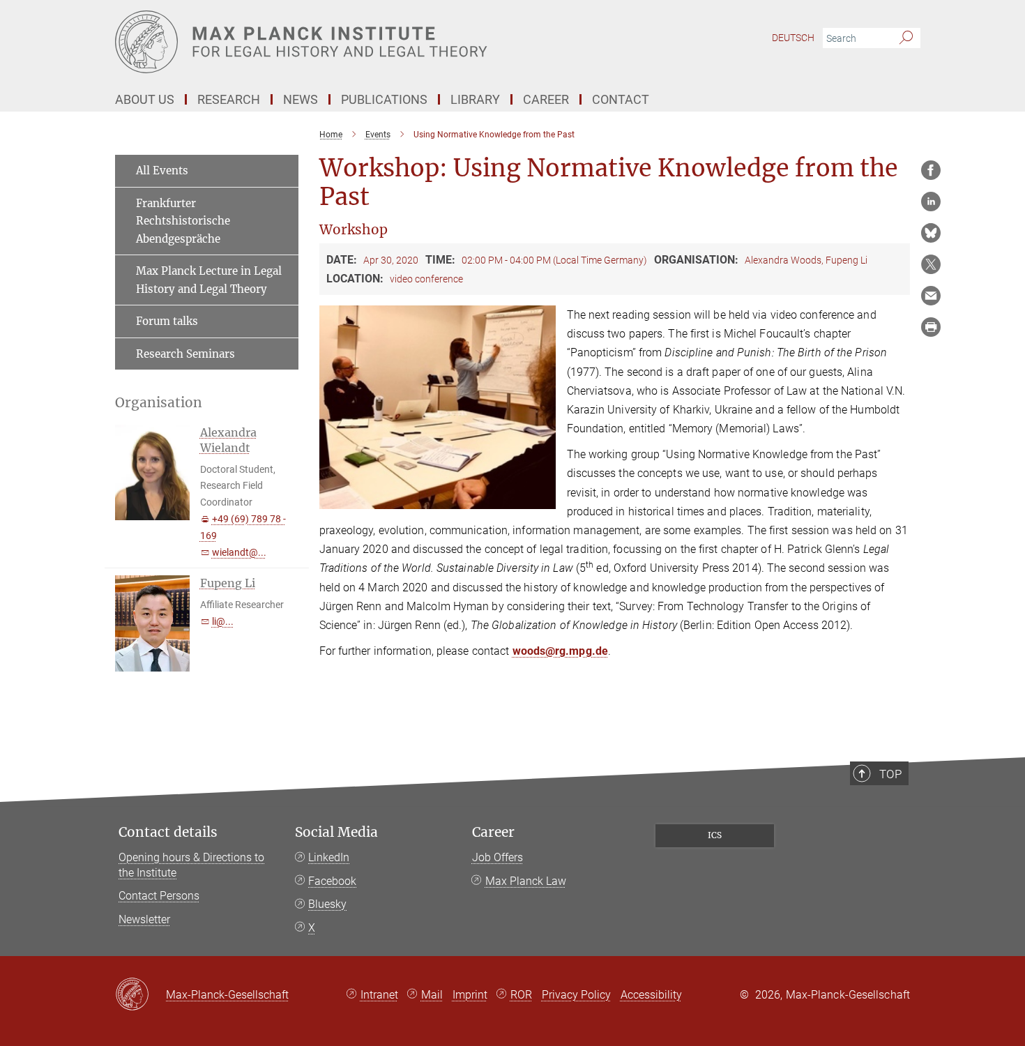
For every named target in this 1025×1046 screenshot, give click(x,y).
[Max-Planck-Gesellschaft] (140, 995)
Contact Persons (159, 895)
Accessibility (651, 994)
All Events (162, 170)
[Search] (906, 38)
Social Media (336, 832)
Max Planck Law (525, 881)
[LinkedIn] (930, 201)
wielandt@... (239, 552)
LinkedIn (328, 857)
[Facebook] (930, 170)
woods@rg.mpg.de (560, 651)
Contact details (168, 832)
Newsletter (144, 919)
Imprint (470, 994)
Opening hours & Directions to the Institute (191, 865)
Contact (620, 99)
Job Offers (497, 857)
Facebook (332, 881)
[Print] (930, 327)
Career (493, 832)
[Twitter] (930, 264)
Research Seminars (185, 354)
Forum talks (167, 321)
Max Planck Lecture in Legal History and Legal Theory (209, 280)
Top (890, 774)
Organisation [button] (158, 403)
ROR (521, 994)
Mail (432, 994)
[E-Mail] (930, 295)
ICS (715, 835)
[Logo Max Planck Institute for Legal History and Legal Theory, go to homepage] (376, 41)
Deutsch (793, 37)
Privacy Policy (576, 994)
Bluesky (327, 904)
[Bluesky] (930, 232)
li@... (223, 621)
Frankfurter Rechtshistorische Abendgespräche (183, 221)
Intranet (379, 994)
